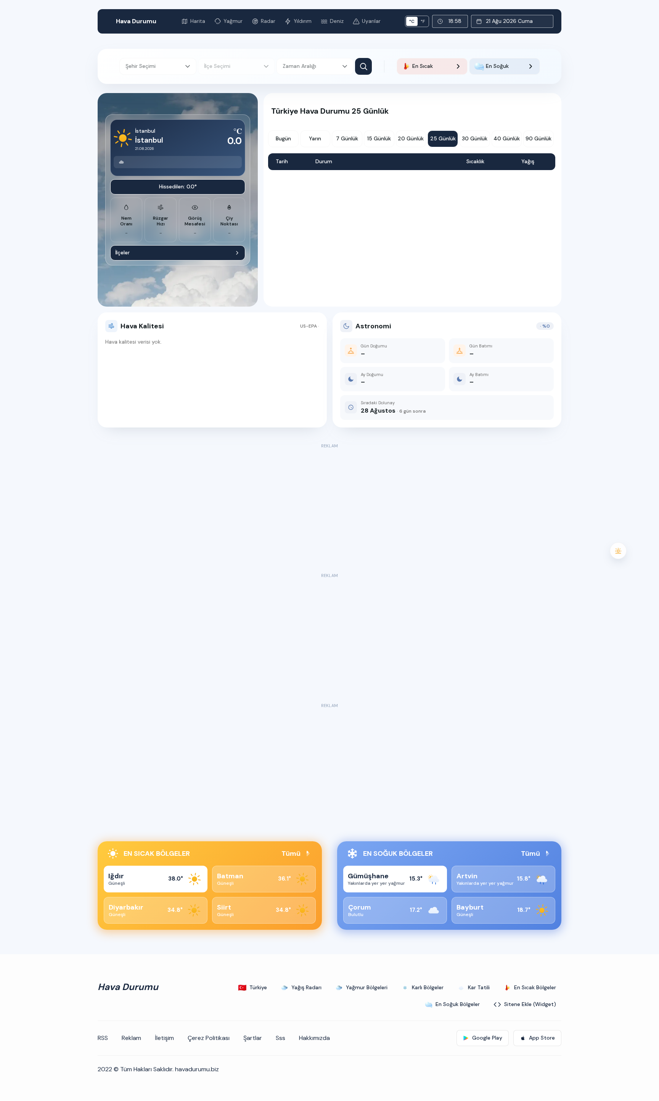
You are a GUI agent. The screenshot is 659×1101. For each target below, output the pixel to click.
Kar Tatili (479, 987)
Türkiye (252, 987)
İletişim (164, 1038)
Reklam (131, 1038)
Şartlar (252, 1038)
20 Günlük (411, 138)
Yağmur (233, 21)
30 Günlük (474, 138)
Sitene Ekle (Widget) (530, 1004)
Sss (280, 1038)
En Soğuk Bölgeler (458, 1004)
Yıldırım (303, 21)
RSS (103, 1038)
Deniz (337, 21)
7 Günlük (347, 138)
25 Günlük (443, 138)
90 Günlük (538, 138)
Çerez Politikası (209, 1038)
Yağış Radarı (306, 987)
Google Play (487, 1037)
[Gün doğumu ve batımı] (618, 550)
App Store (542, 1037)
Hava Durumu (136, 21)
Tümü (291, 853)
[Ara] (363, 66)
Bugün (283, 138)
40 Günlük (506, 138)
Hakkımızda (314, 1038)
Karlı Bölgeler (428, 987)
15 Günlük (379, 138)
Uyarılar (371, 21)
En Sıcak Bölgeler (535, 987)
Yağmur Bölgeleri (366, 987)
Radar (268, 21)
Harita (197, 21)
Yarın (315, 138)
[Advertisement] (329, 503)
